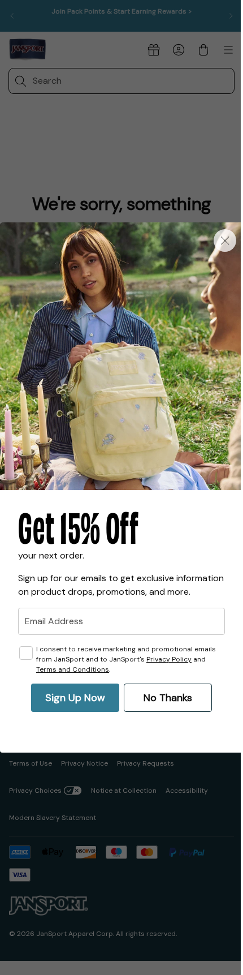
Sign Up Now (75, 698)
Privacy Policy (169, 659)
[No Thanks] (225, 240)
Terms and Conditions (72, 669)
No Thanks (168, 698)
